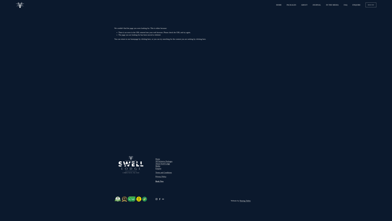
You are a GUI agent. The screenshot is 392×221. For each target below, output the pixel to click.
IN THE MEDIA (332, 5)
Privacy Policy (160, 176)
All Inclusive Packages (163, 161)
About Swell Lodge (162, 164)
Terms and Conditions (163, 172)
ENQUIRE (356, 5)
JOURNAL (317, 5)
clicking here (146, 39)
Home (157, 159)
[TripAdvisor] (163, 199)
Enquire (158, 168)
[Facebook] (160, 199)
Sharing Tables (245, 201)
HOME (279, 5)
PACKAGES (291, 5)
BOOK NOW (371, 5)
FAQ (345, 5)
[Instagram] (156, 199)
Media (157, 166)
